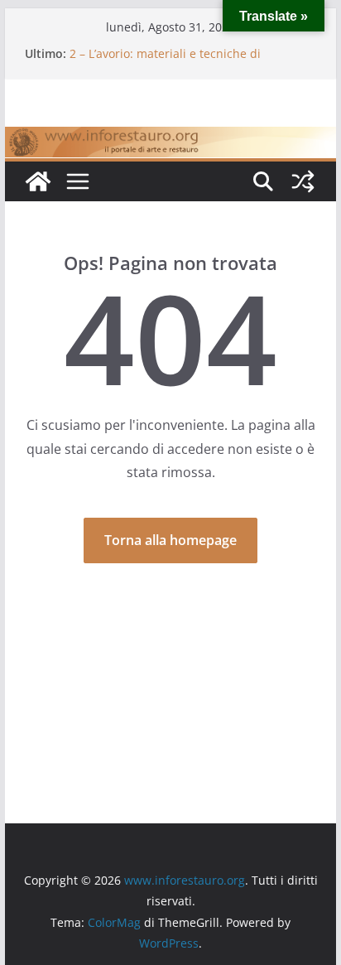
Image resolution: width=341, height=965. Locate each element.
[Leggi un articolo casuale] (303, 181)
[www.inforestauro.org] (170, 138)
